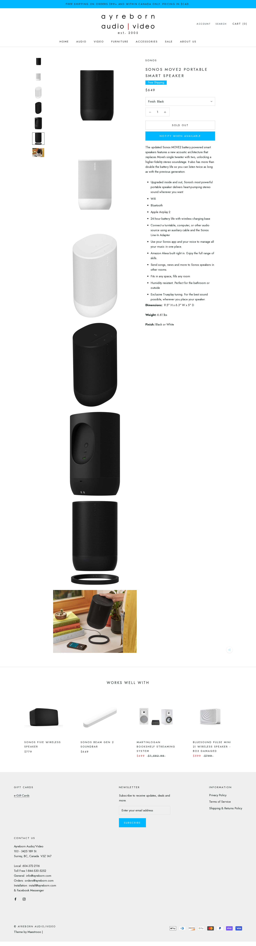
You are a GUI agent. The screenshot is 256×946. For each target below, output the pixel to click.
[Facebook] (15, 898)
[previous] (11, 724)
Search (221, 23)
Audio (81, 41)
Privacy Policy (217, 795)
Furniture (120, 41)
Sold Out (180, 125)
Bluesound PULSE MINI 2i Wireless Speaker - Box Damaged (212, 746)
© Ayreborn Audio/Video (35, 926)
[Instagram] (24, 898)
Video (99, 41)
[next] (245, 724)
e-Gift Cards (21, 795)
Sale (169, 41)
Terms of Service (220, 802)
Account (204, 23)
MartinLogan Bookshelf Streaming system (156, 746)
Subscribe (132, 823)
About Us (188, 41)
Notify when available (180, 136)
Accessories (147, 41)
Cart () (239, 24)
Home (64, 41)
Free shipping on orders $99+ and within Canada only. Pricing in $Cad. (128, 4)
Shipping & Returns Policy (225, 808)
